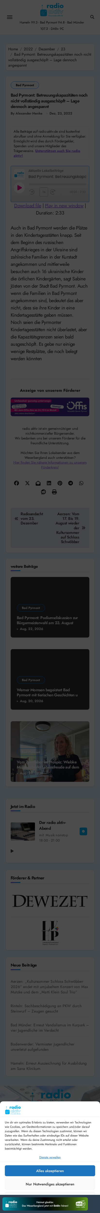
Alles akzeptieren (50, 1171)
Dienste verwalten (50, 1157)
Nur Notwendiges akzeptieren (50, 1184)
